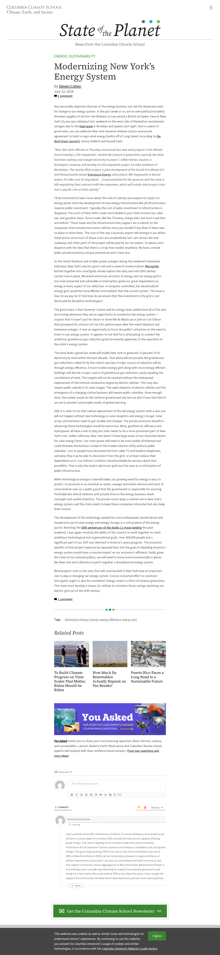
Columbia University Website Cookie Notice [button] (129, 949)
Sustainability (82, 56)
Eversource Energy (99, 174)
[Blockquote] (100, 795)
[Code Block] (105, 795)
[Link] (110, 795)
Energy (60, 56)
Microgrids (152, 266)
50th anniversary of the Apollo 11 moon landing (111, 528)
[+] (120, 794)
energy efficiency (110, 619)
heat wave (86, 126)
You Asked (60, 741)
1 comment (65, 96)
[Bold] (71, 795)
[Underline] (81, 795)
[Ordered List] (91, 795)
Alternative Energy (76, 619)
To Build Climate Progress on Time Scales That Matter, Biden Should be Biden (70, 681)
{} (115, 794)
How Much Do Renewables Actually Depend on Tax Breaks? (109, 679)
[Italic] (76, 795)
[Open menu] (211, 8)
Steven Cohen (70, 86)
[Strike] (86, 795)
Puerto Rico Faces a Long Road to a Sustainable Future (147, 677)
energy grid (129, 619)
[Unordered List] (96, 795)
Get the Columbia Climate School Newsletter (111, 911)
